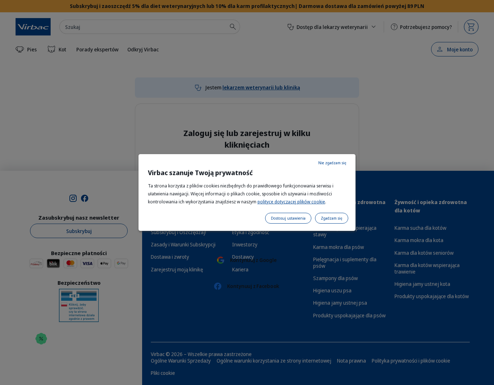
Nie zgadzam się (332, 162)
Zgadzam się (331, 218)
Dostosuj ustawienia (288, 218)
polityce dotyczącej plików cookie (291, 202)
